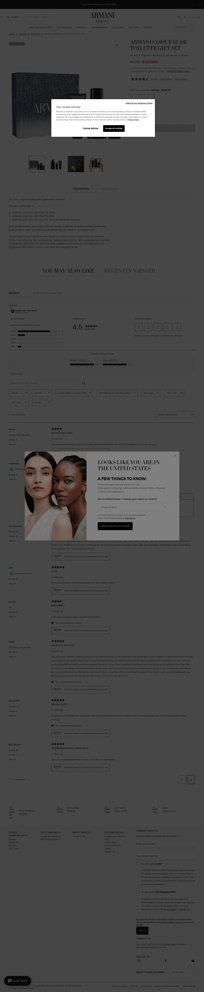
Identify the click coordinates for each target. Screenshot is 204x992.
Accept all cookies (113, 128)
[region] (103, 118)
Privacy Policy (133, 120)
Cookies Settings (90, 128)
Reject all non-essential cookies (139, 103)
